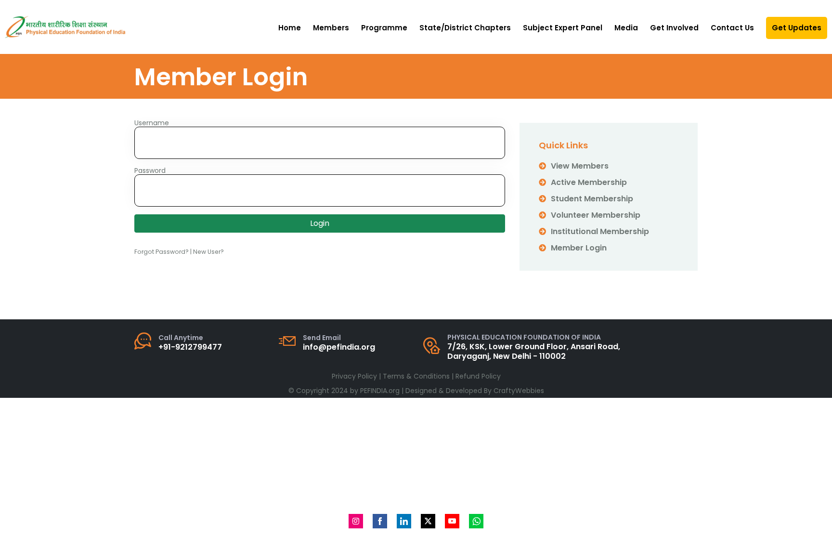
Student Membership (592, 198)
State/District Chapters (465, 28)
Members (331, 28)
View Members (580, 165)
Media (626, 28)
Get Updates (796, 28)
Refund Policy (478, 376)
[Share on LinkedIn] (404, 521)
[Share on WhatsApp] (476, 521)
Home (289, 28)
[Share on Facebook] (380, 521)
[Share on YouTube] (452, 521)
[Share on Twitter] (428, 521)
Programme (384, 28)
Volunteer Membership (595, 215)
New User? (208, 252)
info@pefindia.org (339, 347)
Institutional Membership (600, 231)
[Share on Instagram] (356, 521)
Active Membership (589, 182)
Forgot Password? (161, 252)
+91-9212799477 (190, 347)
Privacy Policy (354, 376)
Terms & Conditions (416, 376)
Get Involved (674, 28)
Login (319, 223)
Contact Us (732, 28)
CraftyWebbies (519, 390)
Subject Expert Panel (562, 28)
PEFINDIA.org (380, 390)
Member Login (579, 247)
